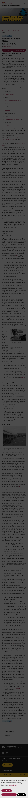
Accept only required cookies (9, 794)
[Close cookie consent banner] (25, 781)
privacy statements (13, 785)
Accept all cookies (6, 790)
